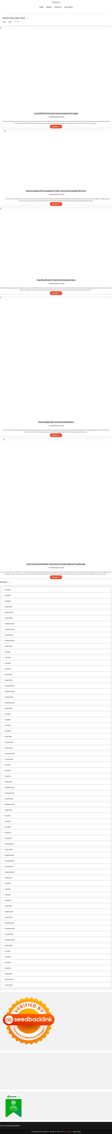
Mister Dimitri (77, 1064)
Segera (96, 1083)
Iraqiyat (49, 1068)
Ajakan (93, 1082)
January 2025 (9, 680)
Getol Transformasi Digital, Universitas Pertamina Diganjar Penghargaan (56, 564)
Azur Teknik (16, 1056)
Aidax (70, 1062)
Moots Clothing (103, 1062)
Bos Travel (81, 1074)
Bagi (27, 1082)
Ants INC (53, 1058)
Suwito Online (28, 1076)
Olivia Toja (72, 1060)
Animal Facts (15, 1072)
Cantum (80, 1082)
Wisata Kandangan (31, 1078)
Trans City (99, 1074)
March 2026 (8, 606)
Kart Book (25, 1066)
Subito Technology (80, 1056)
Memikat (80, 1083)
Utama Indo (61, 1062)
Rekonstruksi (85, 1064)
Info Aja (70, 1080)
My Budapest (65, 1072)
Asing (21, 1082)
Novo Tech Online (39, 1064)
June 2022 (8, 821)
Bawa (44, 1082)
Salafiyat (25, 1060)
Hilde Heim (41, 1058)
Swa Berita (66, 1060)
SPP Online (35, 1066)
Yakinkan (91, 1083)
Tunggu (31, 1083)
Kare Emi (9, 1068)
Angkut (17, 1082)
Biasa (63, 1082)
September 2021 (9, 872)
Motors (3, 1056)
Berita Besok (98, 1078)
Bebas (54, 1082)
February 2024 (9, 742)
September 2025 (9, 640)
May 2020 (8, 962)
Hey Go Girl (54, 1056)
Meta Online (90, 1060)
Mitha (102, 1060)
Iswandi (72, 1076)
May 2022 (8, 827)
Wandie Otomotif (6, 1078)
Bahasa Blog (53, 1085)
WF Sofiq (70, 1064)
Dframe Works (33, 1058)
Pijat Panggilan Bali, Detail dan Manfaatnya (56, 422)
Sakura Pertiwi (42, 1080)
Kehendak (104, 1083)
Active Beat (40, 1072)
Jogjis (7, 1062)
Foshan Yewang (105, 1056)
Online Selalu (25, 1080)
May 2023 (8, 776)
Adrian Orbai (49, 1066)
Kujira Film (107, 1066)
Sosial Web (106, 1078)
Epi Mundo (12, 1060)
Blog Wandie (40, 1078)
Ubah (27, 1083)
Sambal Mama (53, 1062)
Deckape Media (56, 1072)
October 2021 (9, 866)
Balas (34, 1082)
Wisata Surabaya (73, 1074)
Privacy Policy (77, 1131)
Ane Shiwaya (15, 1068)
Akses (106, 1082)
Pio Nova (54, 1068)
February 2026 (9, 612)
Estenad (82, 1062)
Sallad (66, 1064)
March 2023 (8, 781)
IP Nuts (88, 1070)
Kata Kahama (19, 1060)
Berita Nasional (76, 1078)
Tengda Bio (89, 1066)
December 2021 (9, 855)
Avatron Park (96, 1058)
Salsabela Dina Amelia (50, 1078)
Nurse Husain (12, 1064)
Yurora (85, 1060)
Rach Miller (10, 1066)
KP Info (67, 1062)
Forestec (98, 1072)
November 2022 (9, 793)
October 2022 (9, 798)
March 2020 (8, 973)
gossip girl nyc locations (13, 1125)
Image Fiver (31, 1056)
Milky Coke (101, 1070)
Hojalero (47, 1064)
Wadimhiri (47, 1058)
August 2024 (8, 708)
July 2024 (7, 714)
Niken (22, 1076)
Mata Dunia (88, 1074)
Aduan (88, 1082)
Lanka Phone (42, 1056)
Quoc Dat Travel (71, 1058)
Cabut (76, 1082)
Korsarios (28, 1070)
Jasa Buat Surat (94, 1062)
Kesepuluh (4, 1085)
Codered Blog (37, 1068)
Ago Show (92, 1064)
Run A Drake (72, 1072)
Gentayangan (47, 1083)
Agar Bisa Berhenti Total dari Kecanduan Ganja (56, 280)
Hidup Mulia (98, 1064)
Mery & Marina (54, 1064)
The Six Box (66, 1070)
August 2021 (8, 877)
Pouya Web (22, 1068)
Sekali (99, 1083)
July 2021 (7, 883)
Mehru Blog (59, 1060)
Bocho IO (86, 1072)
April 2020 (8, 968)
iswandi (48, 1076)
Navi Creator (35, 1076)
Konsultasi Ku (22, 1085)
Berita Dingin (37, 1085)
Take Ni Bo (18, 1058)
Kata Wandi (88, 1076)
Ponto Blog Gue (84, 1068)
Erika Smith (56, 1066)
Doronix (48, 1056)
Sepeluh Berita (68, 1085)
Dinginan (57, 1083)
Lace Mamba (62, 1056)
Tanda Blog (60, 1085)
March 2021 (8, 906)
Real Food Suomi (15, 1070)
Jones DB (65, 1074)
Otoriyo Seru (94, 1070)
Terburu (72, 1082)
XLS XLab (26, 1072)
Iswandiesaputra (55, 1076)
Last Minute (34, 1070)
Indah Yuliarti (64, 1080)
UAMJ (21, 1072)
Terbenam (49, 1082)
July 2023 (7, 764)
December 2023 (9, 753)
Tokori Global (48, 1072)
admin (51, 117)
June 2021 (8, 889)
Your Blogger (5, 1080)
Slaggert (38, 1062)
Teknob (94, 1074)
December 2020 (9, 923)
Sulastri (19, 1064)
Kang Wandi (103, 1076)
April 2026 (8, 601)
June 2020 (8, 956)
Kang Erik (105, 1074)
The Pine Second (64, 1066)
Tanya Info (85, 1085)
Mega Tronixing (74, 1066)
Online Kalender (5, 1070)
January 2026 (9, 618)
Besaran (68, 1083)
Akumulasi (8, 1082)
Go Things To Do (39, 1074)
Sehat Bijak (76, 1080)
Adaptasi (95, 1080)
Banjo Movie (80, 1072)
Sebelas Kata (18, 1080)
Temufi (102, 1066)
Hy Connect (76, 1062)
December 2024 (9, 685)
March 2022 (8, 838)
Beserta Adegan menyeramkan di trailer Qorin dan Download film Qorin (56, 191)
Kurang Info (60, 1078)
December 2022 (9, 787)
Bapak (53, 1083)
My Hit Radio (45, 1062)
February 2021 (9, 911)
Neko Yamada (97, 1056)
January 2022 (9, 849)
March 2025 (8, 674)
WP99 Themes (67, 1131)
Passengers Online (61, 1058)
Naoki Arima (6, 1074)
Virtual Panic (4, 1064)
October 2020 (9, 934)
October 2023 (9, 759)
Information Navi (58, 1074)
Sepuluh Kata (29, 1085)
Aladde (34, 1062)
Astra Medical (74, 1070)
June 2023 (8, 770)
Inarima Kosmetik (43, 1070)
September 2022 (9, 804)
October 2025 (9, 635)
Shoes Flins (60, 1068)
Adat (99, 1080)
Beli (42, 1082)
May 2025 (8, 663)
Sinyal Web (84, 1078)
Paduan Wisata (34, 1080)
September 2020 (9, 939)
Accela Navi (25, 1058)
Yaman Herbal (33, 1072)
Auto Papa (89, 1058)
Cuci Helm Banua (79, 1076)
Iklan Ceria (31, 1060)
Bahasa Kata (100, 1085)
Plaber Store (4, 1058)
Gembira (85, 1083)
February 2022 (9, 843)
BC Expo (91, 1068)
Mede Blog (29, 1068)
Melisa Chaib (79, 1060)
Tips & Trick (68, 7)
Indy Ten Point (59, 1070)
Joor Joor (76, 1068)
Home (41, 7)
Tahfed (6, 1076)
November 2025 (9, 629)
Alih (108, 1080)
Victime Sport (82, 1070)
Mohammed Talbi (69, 1068)
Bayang (38, 1082)
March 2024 (8, 736)
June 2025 (8, 657)
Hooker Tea (96, 1066)
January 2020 (9, 985)
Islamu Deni (52, 1060)
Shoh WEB (24, 1064)
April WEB (23, 1062)
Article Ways (97, 1068)
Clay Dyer (92, 1072)
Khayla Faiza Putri (65, 1076)
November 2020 (9, 928)
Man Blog (17, 1076)
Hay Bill (103, 1072)
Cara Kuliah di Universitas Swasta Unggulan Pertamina (56, 113)
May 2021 (8, 894)
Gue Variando (7, 1072)
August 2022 (8, 810)
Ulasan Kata (39, 1083)
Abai (102, 1080)
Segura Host (82, 1066)
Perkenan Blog (45, 1085)
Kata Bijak (98, 1060)
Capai (19, 1083)
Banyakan (63, 1083)
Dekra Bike (104, 1068)
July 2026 (7, 589)
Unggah (23, 1083)
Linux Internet (21, 1074)
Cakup (85, 1082)
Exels (20, 1066)
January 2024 (9, 747)
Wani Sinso (29, 1062)
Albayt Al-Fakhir (81, 1058)
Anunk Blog (9, 1056)
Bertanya (82, 1080)
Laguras (16, 1066)
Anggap (3, 1083)
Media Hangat (92, 1085)
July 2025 (7, 652)
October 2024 (9, 697)
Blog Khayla (22, 1078)
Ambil (3, 1082)
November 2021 (9, 860)
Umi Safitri (57, 1080)
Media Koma (91, 1078)
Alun (105, 1080)
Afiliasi (87, 1080)
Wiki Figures (89, 1056)
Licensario (51, 1070)
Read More (55, 126)
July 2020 (7, 951)
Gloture (30, 1066)
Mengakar (101, 1082)
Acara (91, 1080)
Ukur (34, 1083)
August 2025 (8, 646)
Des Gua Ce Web (30, 1074)
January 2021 (9, 917)
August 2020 (8, 945)
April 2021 (8, 900)
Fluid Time (44, 1068)
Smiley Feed (42, 1066)
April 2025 (8, 668)
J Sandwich (14, 1074)
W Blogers (38, 1060)
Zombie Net (30, 1064)
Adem (96, 1082)
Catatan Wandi (96, 1076)
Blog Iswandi (15, 1078)
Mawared (22, 1070)
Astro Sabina (103, 1058)
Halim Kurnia (50, 1080)
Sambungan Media (12, 1085)
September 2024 (9, 702)
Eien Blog (61, 1064)
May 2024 (8, 725)
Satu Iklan (11, 1080)
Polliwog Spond (70, 1056)
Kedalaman (74, 1083)
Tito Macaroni (49, 1074)
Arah (24, 1082)
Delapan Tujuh (24, 1056)
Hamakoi (87, 1062)
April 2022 (8, 832)
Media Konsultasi (77, 1085)
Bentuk (67, 1082)
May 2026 (8, 595)
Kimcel (37, 1056)
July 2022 (7, 815)
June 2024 (8, 719)
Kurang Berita (68, 1078)
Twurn (7, 1060)
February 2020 (9, 979)
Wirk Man (11, 1076)
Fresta (17, 1062)
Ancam (13, 1082)
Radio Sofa (42, 1076)
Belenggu (59, 1082)
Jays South (12, 1062)
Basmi (30, 1082)
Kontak (49, 7)
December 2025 (9, 623)
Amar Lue (4, 1068)
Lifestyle (58, 7)
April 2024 (8, 731)
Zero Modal (12, 1058)
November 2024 (9, 691)
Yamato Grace (45, 1060)
